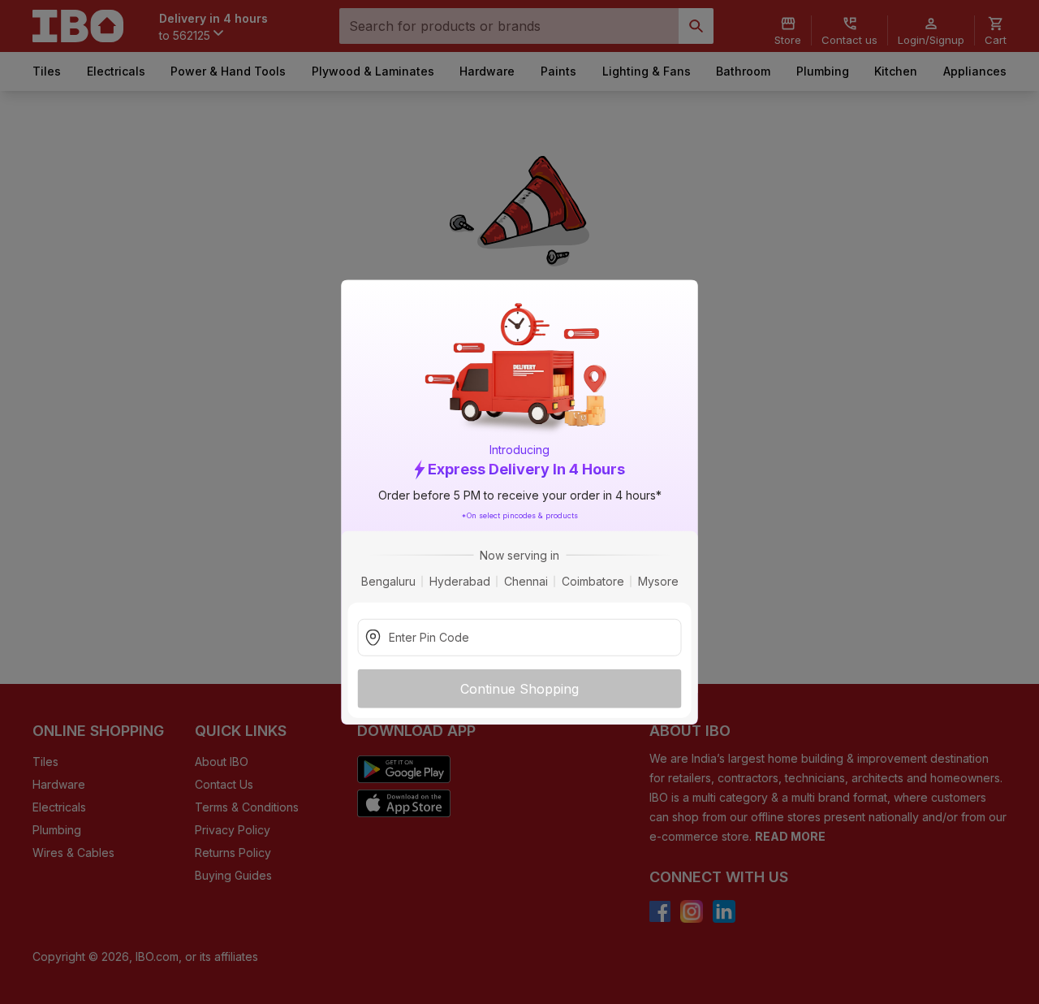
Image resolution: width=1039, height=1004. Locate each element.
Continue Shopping (519, 688)
